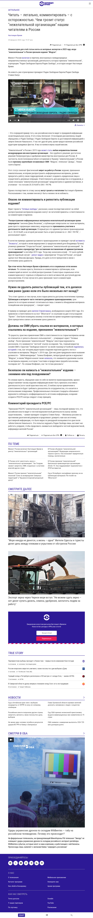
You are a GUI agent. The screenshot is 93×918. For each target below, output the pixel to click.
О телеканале (13, 877)
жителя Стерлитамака (41, 311)
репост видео (37, 255)
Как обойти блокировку (17, 886)
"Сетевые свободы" (29, 209)
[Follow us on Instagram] (26, 863)
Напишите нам (53, 882)
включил (26, 58)
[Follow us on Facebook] (10, 863)
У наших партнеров (15, 903)
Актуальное (14, 10)
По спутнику (12, 907)
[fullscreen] (82, 120)
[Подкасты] (42, 863)
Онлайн (50, 899)
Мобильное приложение (57, 877)
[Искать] (71, 915)
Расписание (52, 907)
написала (48, 358)
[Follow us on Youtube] (21, 863)
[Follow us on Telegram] (31, 863)
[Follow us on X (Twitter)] (15, 863)
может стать (46, 150)
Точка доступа (13, 899)
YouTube (51, 903)
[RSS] (36, 863)
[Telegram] (46, 915)
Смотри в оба (18, 733)
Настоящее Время (15, 35)
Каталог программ (15, 882)
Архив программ (54, 886)
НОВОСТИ (14, 697)
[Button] (55, 44)
